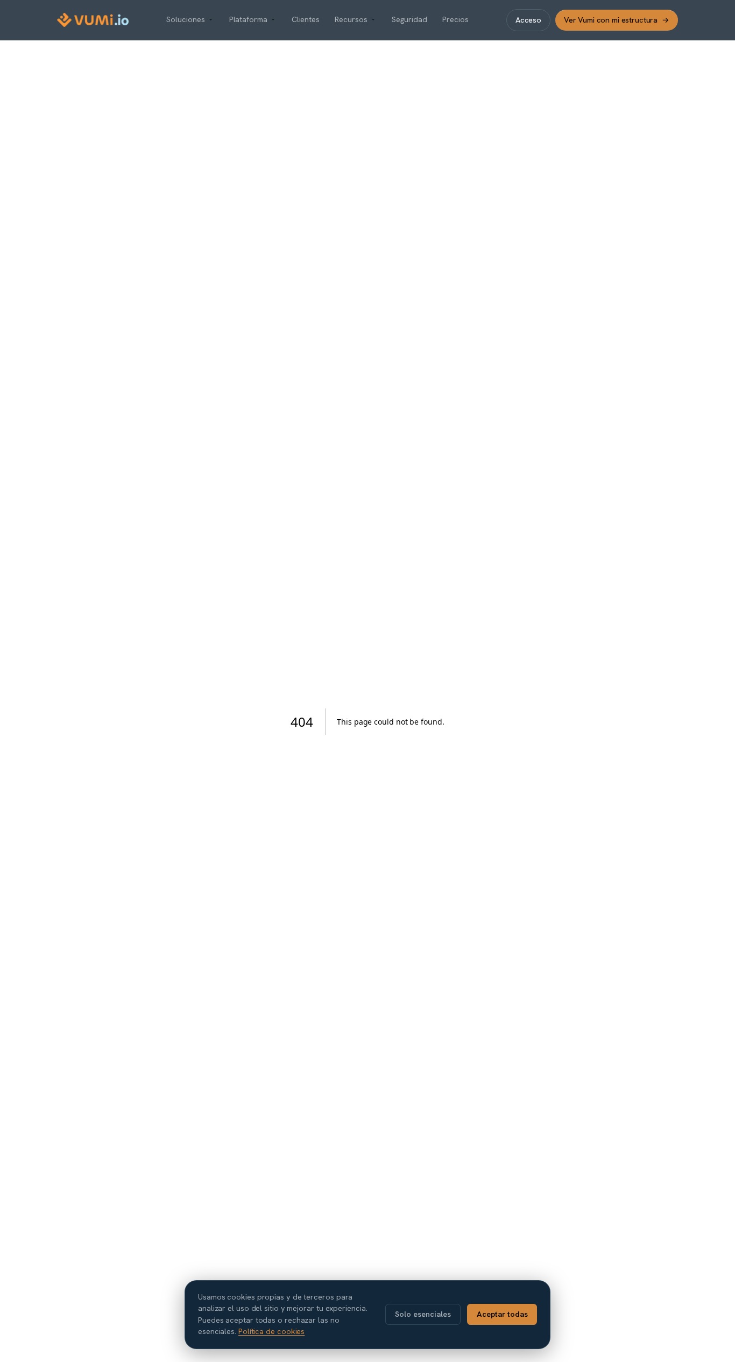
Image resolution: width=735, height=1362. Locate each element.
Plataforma (248, 19)
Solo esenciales (423, 1314)
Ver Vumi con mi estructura (616, 19)
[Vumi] (93, 20)
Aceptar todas (502, 1314)
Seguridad (409, 19)
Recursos (351, 19)
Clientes (306, 19)
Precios (455, 19)
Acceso (528, 19)
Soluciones (185, 19)
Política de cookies (271, 1331)
